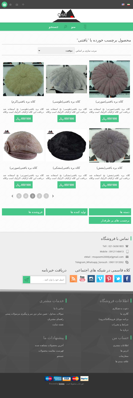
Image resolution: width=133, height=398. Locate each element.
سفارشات (123, 356)
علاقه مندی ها (121, 361)
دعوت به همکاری (120, 308)
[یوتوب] (82, 278)
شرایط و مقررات (120, 324)
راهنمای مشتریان (56, 319)
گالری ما (124, 313)
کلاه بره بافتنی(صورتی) (109, 101)
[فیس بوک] (127, 278)
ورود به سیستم (17, 4)
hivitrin (61, 384)
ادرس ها (124, 350)
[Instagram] (91, 278)
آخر (5, 196)
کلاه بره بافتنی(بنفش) (109, 168)
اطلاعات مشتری (120, 345)
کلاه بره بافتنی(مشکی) (66, 168)
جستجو (60, 356)
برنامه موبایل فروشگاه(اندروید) (113, 319)
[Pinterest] (109, 278)
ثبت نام (23, 4)
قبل (53, 196)
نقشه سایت (58, 324)
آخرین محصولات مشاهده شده (49, 345)
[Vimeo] (100, 278)
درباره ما (124, 329)
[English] (123, 4)
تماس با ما (59, 308)
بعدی (12, 196)
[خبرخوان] (73, 278)
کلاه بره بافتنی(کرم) (23, 101)
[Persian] (128, 4)
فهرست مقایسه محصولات (51, 350)
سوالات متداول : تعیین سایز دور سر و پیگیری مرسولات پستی (34, 313)
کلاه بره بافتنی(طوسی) (66, 101)
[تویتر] (118, 278)
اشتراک (26, 279)
